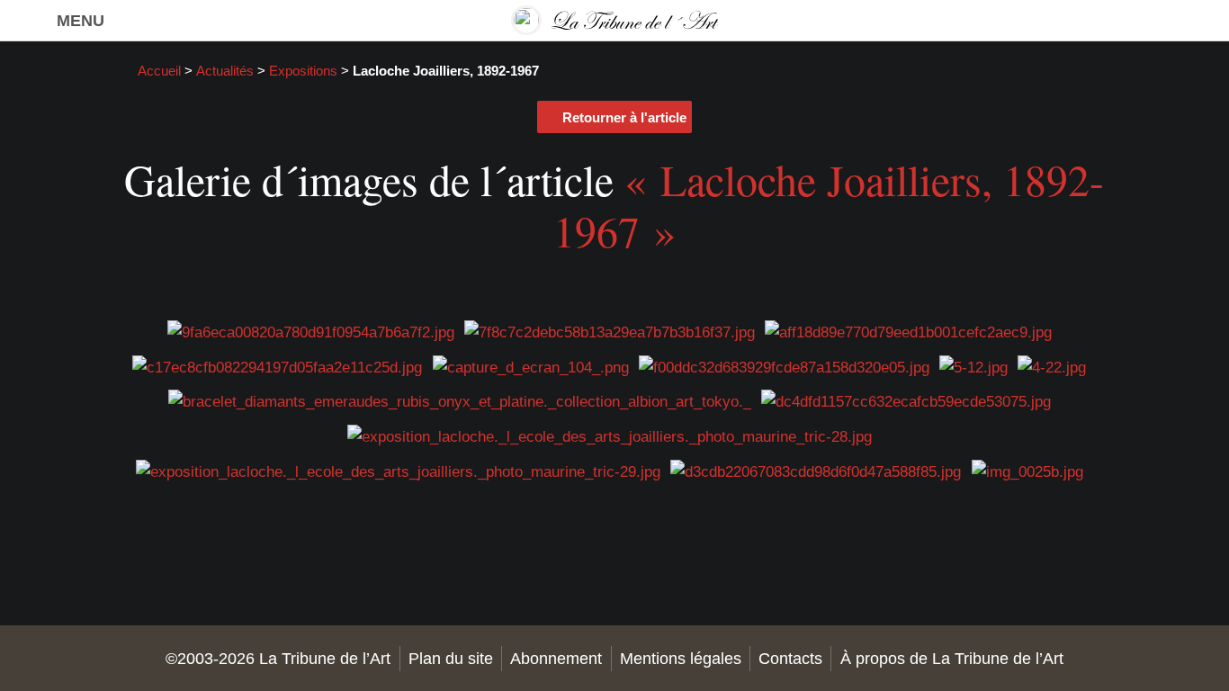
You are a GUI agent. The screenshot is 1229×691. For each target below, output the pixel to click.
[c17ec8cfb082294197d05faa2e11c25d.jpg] (277, 365)
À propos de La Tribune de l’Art (951, 658)
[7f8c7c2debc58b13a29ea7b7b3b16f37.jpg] (609, 330)
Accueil (159, 71)
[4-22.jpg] (1052, 365)
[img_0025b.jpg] (1027, 470)
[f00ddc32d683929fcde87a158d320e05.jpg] (784, 365)
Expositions (303, 71)
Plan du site (450, 658)
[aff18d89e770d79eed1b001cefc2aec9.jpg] (908, 330)
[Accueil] (614, 20)
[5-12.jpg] (973, 365)
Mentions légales (680, 658)
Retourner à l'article (624, 117)
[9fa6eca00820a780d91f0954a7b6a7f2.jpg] (310, 330)
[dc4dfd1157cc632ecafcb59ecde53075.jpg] (906, 400)
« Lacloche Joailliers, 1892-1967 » (829, 205)
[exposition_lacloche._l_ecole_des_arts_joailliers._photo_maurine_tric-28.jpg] (609, 435)
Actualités (225, 71)
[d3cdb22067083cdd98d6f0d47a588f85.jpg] (815, 470)
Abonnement (556, 658)
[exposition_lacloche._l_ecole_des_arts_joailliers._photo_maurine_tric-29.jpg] (398, 470)
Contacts (790, 658)
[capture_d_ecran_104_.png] (531, 365)
